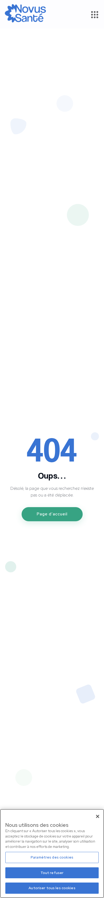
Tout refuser (52, 873)
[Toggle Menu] (94, 14)
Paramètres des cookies (52, 857)
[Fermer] (97, 816)
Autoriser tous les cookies (52, 888)
